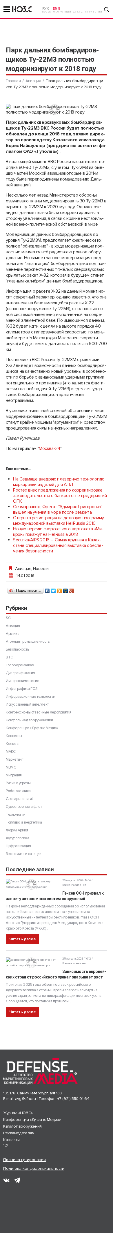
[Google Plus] (72, 589)
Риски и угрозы (18, 783)
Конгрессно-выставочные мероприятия (38, 712)
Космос (12, 743)
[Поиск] (106, 9)
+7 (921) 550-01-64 (73, 1098)
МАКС (10, 751)
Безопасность (17, 649)
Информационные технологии (31, 696)
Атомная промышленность (27, 641)
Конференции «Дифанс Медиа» (32, 728)
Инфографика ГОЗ (22, 688)
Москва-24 (49, 448)
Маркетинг (14, 759)
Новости (41, 568)
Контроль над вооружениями (29, 720)
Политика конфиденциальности (33, 1168)
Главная (13, 80)
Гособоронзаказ (20, 665)
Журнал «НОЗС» (18, 1112)
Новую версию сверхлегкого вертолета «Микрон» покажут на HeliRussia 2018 (58, 531)
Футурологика (17, 838)
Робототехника (18, 791)
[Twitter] (53, 589)
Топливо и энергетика (24, 822)
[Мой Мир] (66, 589)
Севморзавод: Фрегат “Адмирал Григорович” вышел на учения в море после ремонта (58, 509)
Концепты (14, 736)
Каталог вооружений (22, 1126)
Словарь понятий (20, 798)
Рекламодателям (18, 1132)
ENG (57, 8)
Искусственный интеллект (27, 704)
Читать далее (22, 939)
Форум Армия (17, 830)
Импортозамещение (22, 681)
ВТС (9, 657)
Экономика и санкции (23, 854)
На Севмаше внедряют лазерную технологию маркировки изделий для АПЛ (58, 481)
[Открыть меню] (6, 9)
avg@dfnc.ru (25, 1098)
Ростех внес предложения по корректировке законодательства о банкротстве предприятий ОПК (60, 495)
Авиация (33, 80)
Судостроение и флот (24, 806)
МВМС (11, 767)
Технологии (15, 814)
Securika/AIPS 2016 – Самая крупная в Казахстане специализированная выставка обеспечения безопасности (58, 545)
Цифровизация (18, 846)
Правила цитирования (24, 1159)
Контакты (11, 1139)
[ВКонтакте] (47, 589)
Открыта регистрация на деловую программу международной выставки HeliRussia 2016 (58, 520)
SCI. (9, 618)
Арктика (12, 633)
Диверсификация (20, 673)
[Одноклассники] (60, 589)
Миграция (14, 775)
